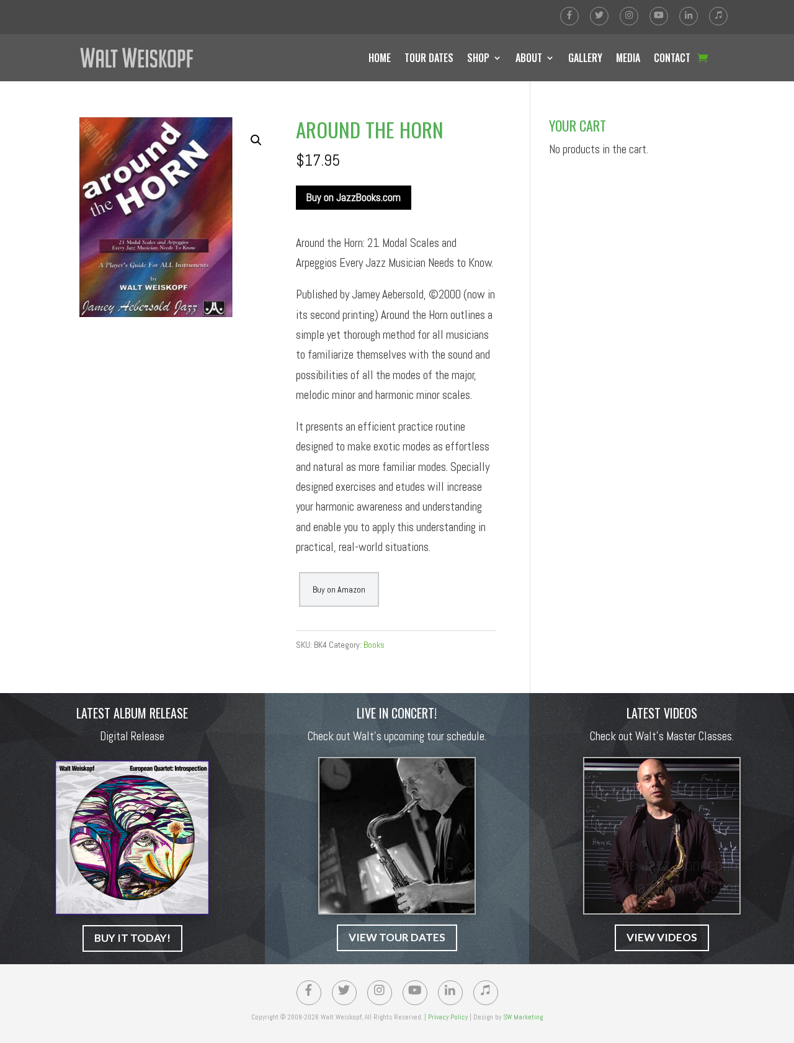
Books (374, 644)
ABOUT (528, 57)
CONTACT (672, 57)
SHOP (478, 57)
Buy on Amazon (339, 589)
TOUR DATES (428, 57)
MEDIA (628, 57)
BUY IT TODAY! (132, 937)
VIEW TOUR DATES (397, 937)
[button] (256, 140)
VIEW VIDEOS (662, 937)
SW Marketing (523, 1017)
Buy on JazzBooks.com (353, 197)
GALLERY (585, 57)
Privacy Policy (448, 1017)
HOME (379, 57)
